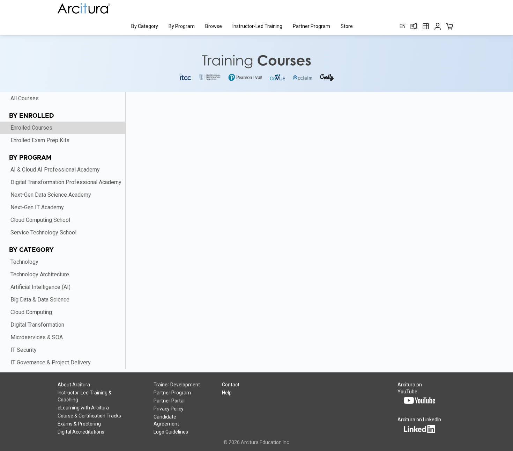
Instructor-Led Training (257, 26)
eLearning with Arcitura (83, 407)
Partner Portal (169, 400)
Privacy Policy (169, 409)
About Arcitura (74, 384)
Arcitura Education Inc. (265, 442)
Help (227, 392)
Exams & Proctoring (79, 424)
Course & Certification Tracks (89, 416)
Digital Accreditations (81, 432)
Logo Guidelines (171, 432)
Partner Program (311, 26)
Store (347, 26)
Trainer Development (177, 384)
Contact (230, 384)
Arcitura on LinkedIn (419, 419)
